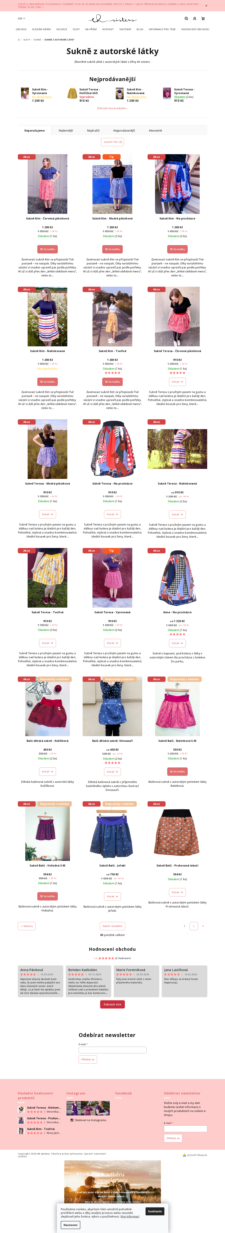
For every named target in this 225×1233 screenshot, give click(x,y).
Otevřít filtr (111, 142)
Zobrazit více (112, 1004)
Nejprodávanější (124, 130)
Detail (175, 381)
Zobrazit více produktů (111, 108)
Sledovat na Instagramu (90, 1120)
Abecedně (155, 130)
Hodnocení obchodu (112, 949)
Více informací (129, 1216)
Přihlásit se (87, 1059)
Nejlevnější (66, 130)
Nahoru (28, 926)
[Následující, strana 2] (194, 926)
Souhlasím (155, 1211)
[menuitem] (21, 29)
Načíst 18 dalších (112, 926)
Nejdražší (93, 130)
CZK (20, 18)
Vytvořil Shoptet (197, 1155)
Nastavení (70, 1225)
